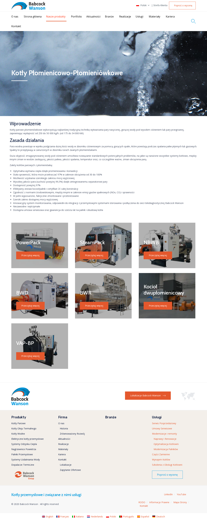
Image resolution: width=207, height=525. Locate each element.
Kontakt (16, 26)
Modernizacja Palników (166, 449)
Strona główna (33, 16)
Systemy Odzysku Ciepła (24, 444)
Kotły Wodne (18, 433)
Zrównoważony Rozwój (72, 433)
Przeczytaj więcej (30, 255)
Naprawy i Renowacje (165, 438)
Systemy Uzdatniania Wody (25, 459)
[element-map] (188, 399)
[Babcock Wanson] (28, 6)
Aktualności (93, 16)
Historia (64, 428)
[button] (182, 5)
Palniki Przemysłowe (22, 454)
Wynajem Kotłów (161, 459)
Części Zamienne (161, 454)
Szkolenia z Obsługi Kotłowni (167, 464)
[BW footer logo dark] (20, 404)
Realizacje (125, 16)
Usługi (139, 16)
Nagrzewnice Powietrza (23, 449)
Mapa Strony (180, 502)
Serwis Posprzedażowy (164, 423)
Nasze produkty (55, 16)
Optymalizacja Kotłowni (166, 444)
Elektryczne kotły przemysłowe (27, 438)
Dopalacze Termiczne (22, 464)
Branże (109, 16)
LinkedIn (168, 494)
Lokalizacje (65, 464)
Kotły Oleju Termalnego (23, 428)
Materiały (154, 16)
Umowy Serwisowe (162, 428)
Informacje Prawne (159, 502)
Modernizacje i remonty (164, 433)
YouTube (181, 494)
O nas (14, 16)
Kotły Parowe (18, 423)
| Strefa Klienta (159, 5)
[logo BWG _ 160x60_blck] (24, 479)
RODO (141, 502)
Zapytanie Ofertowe (70, 469)
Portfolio (76, 16)
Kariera (170, 16)
